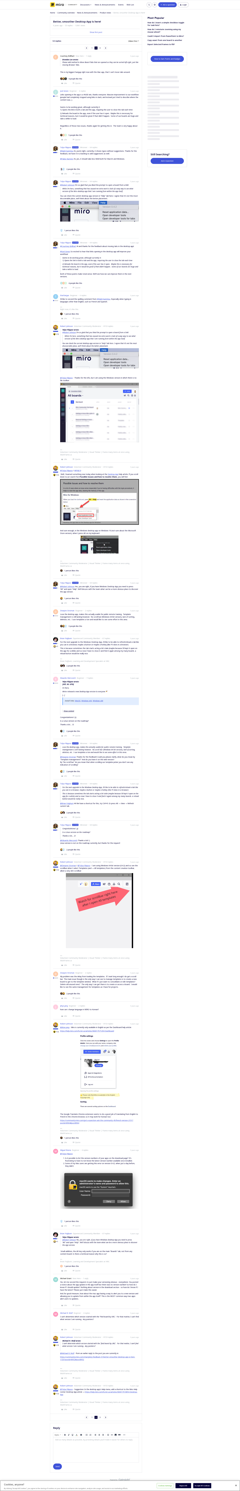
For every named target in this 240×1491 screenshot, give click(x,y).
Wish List (130, 5)
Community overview (66, 13)
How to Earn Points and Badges (167, 59)
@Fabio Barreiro (66, 159)
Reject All (183, 1485)
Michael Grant (66, 1278)
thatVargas (64, 295)
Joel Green (64, 91)
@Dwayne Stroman (68, 757)
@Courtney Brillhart (68, 246)
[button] (167, 4)
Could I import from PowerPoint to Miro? (166, 36)
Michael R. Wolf (66, 1313)
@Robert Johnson (67, 185)
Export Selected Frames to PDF (161, 44)
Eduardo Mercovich (68, 678)
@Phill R (77, 470)
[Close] (236, 1485)
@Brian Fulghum (67, 803)
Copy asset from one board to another (165, 40)
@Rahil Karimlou (66, 151)
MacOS (77, 701)
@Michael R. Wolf (67, 1353)
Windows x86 (98, 701)
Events (121, 5)
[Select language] (154, 4)
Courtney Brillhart (67, 56)
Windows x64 (86, 701)
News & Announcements (105, 5)
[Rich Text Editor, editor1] (96, 1449)
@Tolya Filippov (66, 378)
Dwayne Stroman (67, 610)
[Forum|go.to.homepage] (63, 4)
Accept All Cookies (202, 1485)
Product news (105, 13)
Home (52, 13)
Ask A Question (167, 161)
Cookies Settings (165, 1485)
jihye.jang (64, 1006)
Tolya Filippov (65, 147)
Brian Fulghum (66, 638)
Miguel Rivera (65, 1150)
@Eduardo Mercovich (68, 840)
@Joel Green (65, 251)
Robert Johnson (66, 326)
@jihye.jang (64, 1027)
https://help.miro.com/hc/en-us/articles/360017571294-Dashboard (87, 1031)
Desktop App (113, 474)
